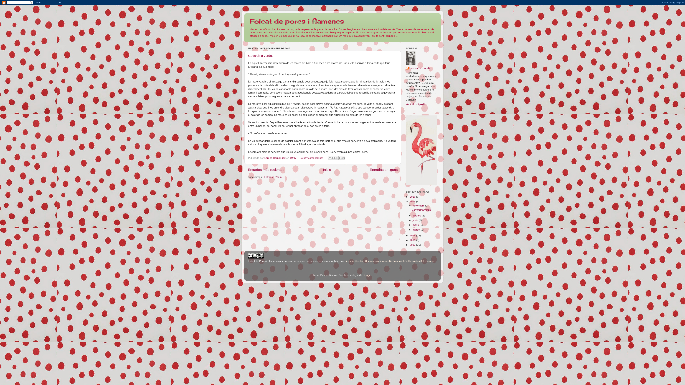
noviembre (419, 205)
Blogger (367, 275)
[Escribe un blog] (333, 158)
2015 (413, 201)
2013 (413, 240)
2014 (413, 235)
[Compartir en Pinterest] (343, 158)
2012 (413, 245)
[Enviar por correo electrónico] (330, 158)
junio (416, 220)
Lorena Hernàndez (420, 68)
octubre (417, 215)
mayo (416, 225)
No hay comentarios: (312, 158)
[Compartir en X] (337, 158)
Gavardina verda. (260, 56)
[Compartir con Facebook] (340, 158)
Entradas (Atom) (273, 177)
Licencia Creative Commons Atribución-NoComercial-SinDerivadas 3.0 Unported (390, 261)
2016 (413, 196)
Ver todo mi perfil (415, 104)
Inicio (327, 170)
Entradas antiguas (384, 170)
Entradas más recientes (266, 170)
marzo (416, 229)
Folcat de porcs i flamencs (297, 21)
